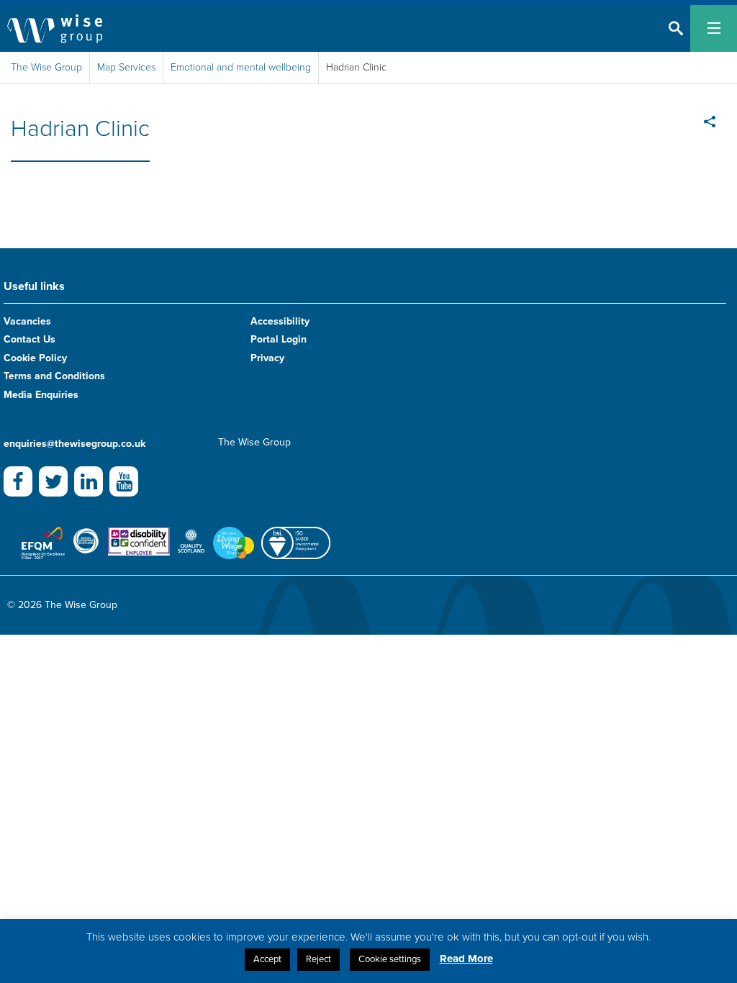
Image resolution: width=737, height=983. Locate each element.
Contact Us (29, 339)
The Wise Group (46, 67)
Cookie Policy (35, 358)
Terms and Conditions (54, 376)
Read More (466, 958)
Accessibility (279, 321)
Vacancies (27, 321)
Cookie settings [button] (389, 959)
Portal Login (278, 339)
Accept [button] (267, 959)
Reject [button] (318, 959)
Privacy (267, 358)
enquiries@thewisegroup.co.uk (74, 444)
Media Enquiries (41, 395)
